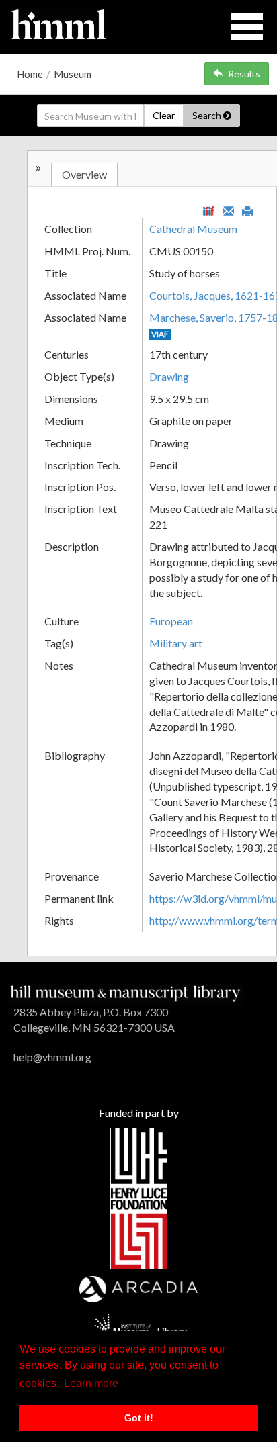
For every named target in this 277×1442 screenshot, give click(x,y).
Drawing (169, 376)
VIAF (160, 334)
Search (207, 115)
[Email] (228, 209)
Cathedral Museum (193, 228)
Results (244, 73)
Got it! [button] (138, 1417)
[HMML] (125, 992)
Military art (175, 643)
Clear (164, 115)
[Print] (247, 209)
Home (30, 74)
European (171, 621)
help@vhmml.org (52, 1056)
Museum (72, 74)
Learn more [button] (91, 1383)
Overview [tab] (84, 174)
